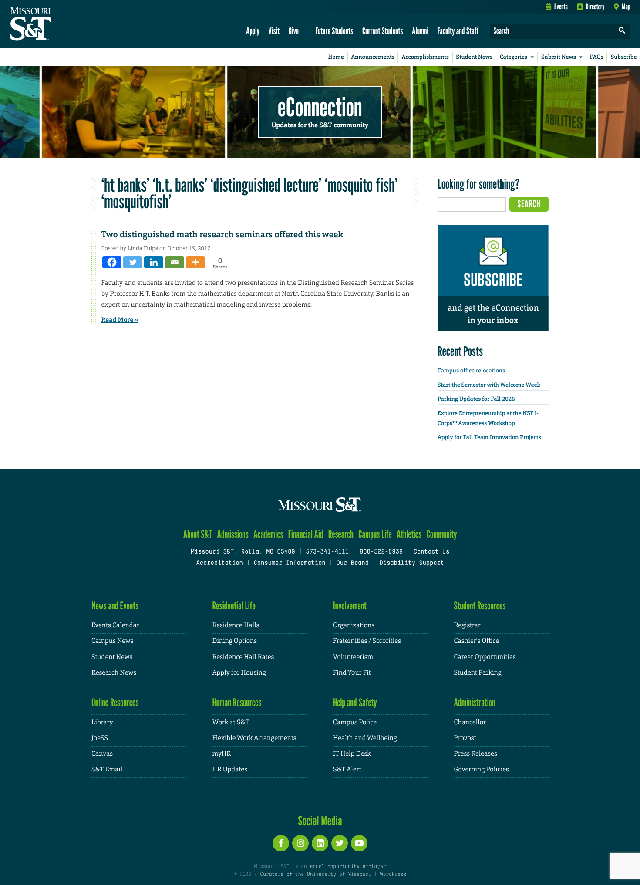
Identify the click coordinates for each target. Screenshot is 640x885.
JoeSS (99, 738)
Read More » (119, 319)
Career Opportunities (485, 657)
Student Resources (480, 605)
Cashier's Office (476, 641)
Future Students (334, 30)
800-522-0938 (381, 552)
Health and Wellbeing (365, 738)
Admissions (233, 534)
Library (102, 722)
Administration (474, 702)
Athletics (409, 534)
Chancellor (470, 722)
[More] (195, 262)
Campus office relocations (471, 371)
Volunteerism (353, 657)
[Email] (174, 262)
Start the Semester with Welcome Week (489, 385)
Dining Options (234, 641)
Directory (595, 6)
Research (341, 534)
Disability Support (411, 563)
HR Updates (229, 769)
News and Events (114, 605)
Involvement (350, 605)
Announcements (372, 57)
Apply (252, 30)
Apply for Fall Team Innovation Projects (489, 437)
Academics (268, 534)
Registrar (467, 625)
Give (294, 30)
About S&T (197, 534)
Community (441, 534)
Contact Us (432, 552)
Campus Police (355, 722)
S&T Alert (347, 769)
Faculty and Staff (458, 30)
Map (626, 6)
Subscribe (624, 57)
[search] (622, 31)
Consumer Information (289, 563)
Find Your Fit (352, 673)
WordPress (393, 874)
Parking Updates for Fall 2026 (476, 399)
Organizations (353, 625)
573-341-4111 (327, 552)
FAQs (596, 57)
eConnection (320, 106)
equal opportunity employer (348, 866)
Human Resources (237, 702)
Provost (465, 738)
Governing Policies (481, 769)
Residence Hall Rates (243, 657)
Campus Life (375, 534)
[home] (58, 24)
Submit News (558, 57)
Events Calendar (115, 625)
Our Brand (352, 563)
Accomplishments (425, 57)
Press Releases (475, 754)
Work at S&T (230, 722)
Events (561, 6)
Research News (113, 673)
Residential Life (234, 605)
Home (336, 57)
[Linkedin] (153, 262)
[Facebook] (111, 262)
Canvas (102, 754)
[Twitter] (132, 262)
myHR (221, 754)
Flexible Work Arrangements (254, 738)
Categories (513, 57)
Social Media (320, 820)
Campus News (112, 641)
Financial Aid (305, 534)
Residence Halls (235, 625)
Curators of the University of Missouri (315, 874)
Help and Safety (355, 702)
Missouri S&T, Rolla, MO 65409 (243, 552)
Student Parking (478, 673)
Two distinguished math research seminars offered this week (222, 234)
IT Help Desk (352, 754)
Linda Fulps (143, 248)
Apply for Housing (239, 673)
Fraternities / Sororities (367, 641)
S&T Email (106, 769)
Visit (274, 30)
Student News (474, 57)
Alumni (420, 30)
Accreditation (219, 563)
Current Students (382, 30)
